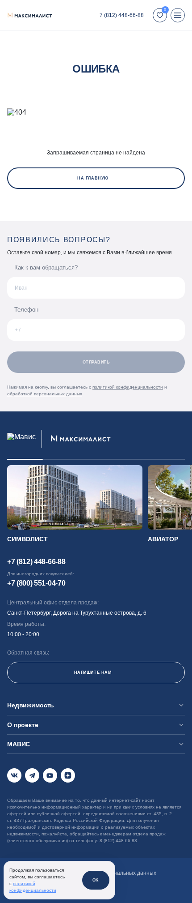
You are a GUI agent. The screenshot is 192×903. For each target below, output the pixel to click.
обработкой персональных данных (44, 393)
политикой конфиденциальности (127, 387)
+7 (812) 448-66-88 (120, 15)
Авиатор (163, 539)
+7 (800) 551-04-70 (36, 583)
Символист (27, 539)
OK (95, 880)
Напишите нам (93, 672)
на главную (92, 178)
